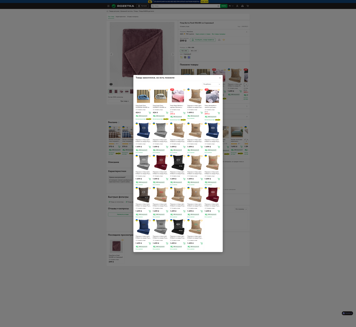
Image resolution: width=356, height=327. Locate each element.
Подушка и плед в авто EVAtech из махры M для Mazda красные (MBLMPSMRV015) (160, 173)
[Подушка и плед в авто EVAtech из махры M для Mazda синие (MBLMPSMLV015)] (143, 130)
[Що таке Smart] (148, 119)
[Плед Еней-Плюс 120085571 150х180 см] (161, 96)
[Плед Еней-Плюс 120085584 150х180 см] (143, 96)
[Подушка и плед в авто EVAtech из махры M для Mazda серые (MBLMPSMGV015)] (161, 130)
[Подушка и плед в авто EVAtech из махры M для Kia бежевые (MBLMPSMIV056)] (212, 163)
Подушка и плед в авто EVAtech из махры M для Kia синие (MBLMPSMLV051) (212, 141)
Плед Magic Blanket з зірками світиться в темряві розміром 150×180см (176, 106)
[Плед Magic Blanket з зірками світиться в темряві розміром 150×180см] (178, 96)
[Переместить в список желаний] (149, 89)
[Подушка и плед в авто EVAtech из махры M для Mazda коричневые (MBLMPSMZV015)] (143, 195)
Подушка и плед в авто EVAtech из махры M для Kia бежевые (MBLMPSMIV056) (212, 173)
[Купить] (149, 112)
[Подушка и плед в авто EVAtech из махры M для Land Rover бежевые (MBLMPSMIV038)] (195, 227)
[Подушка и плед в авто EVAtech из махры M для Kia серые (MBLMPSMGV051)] (143, 163)
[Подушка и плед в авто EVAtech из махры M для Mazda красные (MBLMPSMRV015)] (161, 163)
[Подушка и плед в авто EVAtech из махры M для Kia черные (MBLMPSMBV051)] (178, 227)
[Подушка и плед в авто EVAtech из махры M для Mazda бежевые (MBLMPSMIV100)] (178, 195)
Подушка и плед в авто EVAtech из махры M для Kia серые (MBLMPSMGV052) (160, 237)
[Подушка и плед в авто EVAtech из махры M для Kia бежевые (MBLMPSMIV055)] (195, 163)
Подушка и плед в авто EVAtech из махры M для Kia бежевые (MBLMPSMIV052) (194, 141)
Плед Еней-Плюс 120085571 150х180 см (159, 106)
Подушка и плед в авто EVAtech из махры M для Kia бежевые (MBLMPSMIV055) (194, 173)
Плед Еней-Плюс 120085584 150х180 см (142, 106)
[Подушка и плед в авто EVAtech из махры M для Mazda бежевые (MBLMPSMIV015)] (195, 96)
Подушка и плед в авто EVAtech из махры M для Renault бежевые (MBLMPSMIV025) (194, 205)
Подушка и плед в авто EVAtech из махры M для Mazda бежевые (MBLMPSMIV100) (177, 205)
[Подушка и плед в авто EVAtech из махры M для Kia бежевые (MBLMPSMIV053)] (161, 195)
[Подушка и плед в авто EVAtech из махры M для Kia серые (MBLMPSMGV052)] (161, 227)
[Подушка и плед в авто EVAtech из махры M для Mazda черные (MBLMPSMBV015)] (178, 163)
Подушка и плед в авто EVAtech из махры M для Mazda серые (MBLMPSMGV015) (160, 141)
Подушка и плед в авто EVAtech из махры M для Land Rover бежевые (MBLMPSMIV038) (194, 237)
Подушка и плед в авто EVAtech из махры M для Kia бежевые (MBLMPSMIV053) (160, 205)
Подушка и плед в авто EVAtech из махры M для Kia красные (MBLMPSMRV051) (212, 205)
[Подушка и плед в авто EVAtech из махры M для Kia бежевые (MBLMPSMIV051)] (178, 130)
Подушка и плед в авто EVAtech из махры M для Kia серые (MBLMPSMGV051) (143, 173)
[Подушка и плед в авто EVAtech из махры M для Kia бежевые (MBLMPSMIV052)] (195, 130)
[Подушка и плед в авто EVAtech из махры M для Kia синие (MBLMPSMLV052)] (143, 227)
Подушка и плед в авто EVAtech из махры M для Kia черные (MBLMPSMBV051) (177, 237)
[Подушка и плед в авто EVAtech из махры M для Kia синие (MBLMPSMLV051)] (212, 130)
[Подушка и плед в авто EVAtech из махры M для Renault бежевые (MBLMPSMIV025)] (195, 195)
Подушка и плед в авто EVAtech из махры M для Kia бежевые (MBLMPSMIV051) (177, 141)
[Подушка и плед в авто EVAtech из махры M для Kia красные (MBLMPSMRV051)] (212, 195)
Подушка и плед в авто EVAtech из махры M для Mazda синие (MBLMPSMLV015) (143, 141)
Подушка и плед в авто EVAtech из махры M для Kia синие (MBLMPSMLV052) (143, 237)
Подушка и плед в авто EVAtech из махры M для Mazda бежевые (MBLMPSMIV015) (194, 106)
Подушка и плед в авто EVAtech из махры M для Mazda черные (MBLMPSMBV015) (177, 173)
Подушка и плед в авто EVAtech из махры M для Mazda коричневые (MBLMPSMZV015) (143, 205)
